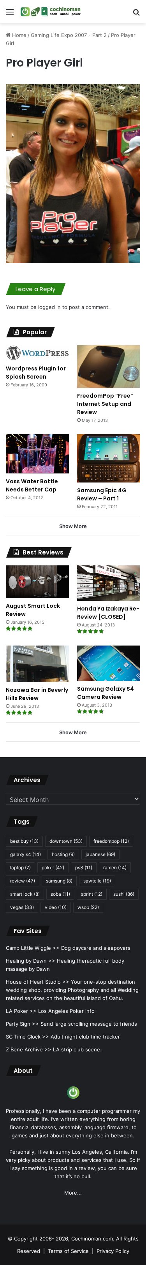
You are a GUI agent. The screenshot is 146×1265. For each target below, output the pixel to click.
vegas (22, 907)
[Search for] (136, 14)
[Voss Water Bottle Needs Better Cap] (37, 453)
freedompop (111, 841)
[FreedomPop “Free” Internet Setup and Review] (108, 366)
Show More (73, 526)
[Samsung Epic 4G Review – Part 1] (108, 458)
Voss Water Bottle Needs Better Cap (32, 485)
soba (60, 894)
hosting (63, 854)
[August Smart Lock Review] (37, 581)
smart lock (25, 894)
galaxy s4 (25, 854)
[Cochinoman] (50, 11)
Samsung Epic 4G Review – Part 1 (102, 494)
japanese (100, 854)
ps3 (83, 867)
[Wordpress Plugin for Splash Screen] (37, 353)
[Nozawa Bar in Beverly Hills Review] (37, 664)
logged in (49, 307)
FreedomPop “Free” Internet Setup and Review (105, 404)
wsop (88, 907)
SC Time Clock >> (27, 1036)
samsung (59, 881)
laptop (20, 867)
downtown (66, 841)
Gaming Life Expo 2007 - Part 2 (69, 35)
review (22, 881)
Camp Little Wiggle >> (33, 948)
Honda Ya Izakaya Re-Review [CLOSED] (108, 613)
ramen (115, 867)
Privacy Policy (113, 1251)
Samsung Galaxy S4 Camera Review (105, 693)
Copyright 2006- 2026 (41, 1238)
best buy (24, 841)
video (56, 907)
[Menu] (10, 14)
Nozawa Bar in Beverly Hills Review (37, 694)
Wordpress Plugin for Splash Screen (36, 373)
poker (53, 867)
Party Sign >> (22, 1024)
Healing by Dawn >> (30, 961)
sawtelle (97, 881)
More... (73, 1193)
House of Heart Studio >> (37, 982)
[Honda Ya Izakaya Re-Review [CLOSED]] (108, 583)
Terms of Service (68, 1251)
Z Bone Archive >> (28, 1049)
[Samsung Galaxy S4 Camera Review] (108, 663)
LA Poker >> (21, 1011)
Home (18, 35)
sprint (91, 894)
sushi (123, 894)
